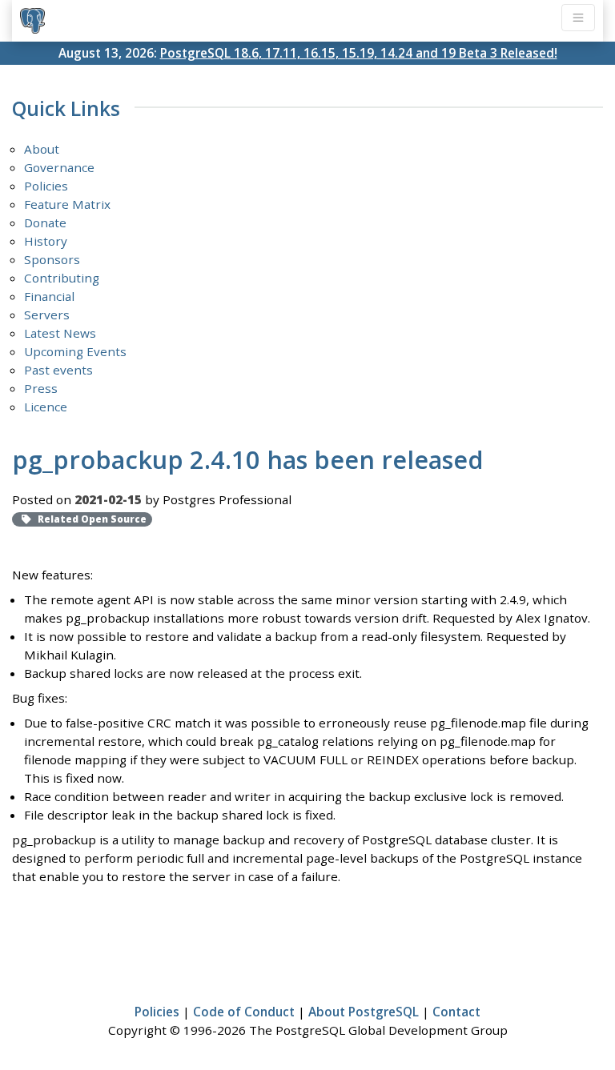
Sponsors (52, 259)
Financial (49, 296)
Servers (47, 315)
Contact (456, 1012)
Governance (59, 167)
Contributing (61, 278)
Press (41, 388)
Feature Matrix (67, 204)
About (41, 149)
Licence (45, 407)
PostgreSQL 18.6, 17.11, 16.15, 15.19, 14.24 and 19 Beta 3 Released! (358, 53)
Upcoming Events (75, 351)
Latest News (60, 333)
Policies (46, 186)
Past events (58, 370)
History (45, 241)
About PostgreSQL (363, 1012)
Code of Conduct (244, 1012)
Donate (45, 222)
